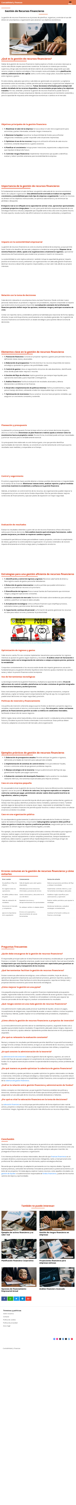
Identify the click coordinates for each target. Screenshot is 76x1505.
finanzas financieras (58, 1156)
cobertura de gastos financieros (17, 1080)
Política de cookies (9, 1320)
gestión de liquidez (8, 1173)
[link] (13, 621)
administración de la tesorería (15, 1057)
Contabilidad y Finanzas (11, 2)
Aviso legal (6, 1326)
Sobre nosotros (8, 1314)
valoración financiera (11, 1104)
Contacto (6, 1317)
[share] (48, 620)
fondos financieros (50, 1173)
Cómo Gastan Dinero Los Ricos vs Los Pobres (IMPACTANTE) (31, 621)
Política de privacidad (10, 1323)
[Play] (58, 636)
